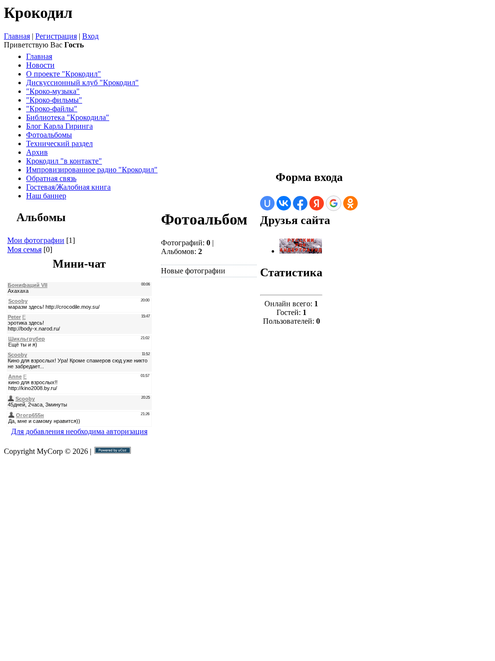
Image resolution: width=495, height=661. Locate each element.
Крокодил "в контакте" (64, 161)
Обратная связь (51, 178)
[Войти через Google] (333, 203)
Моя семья (24, 249)
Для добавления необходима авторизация (79, 431)
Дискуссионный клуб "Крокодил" (82, 82)
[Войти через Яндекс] (316, 203)
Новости (40, 65)
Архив (37, 152)
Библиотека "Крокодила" (67, 117)
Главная (17, 36)
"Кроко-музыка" (53, 91)
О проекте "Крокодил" (63, 74)
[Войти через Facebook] (300, 203)
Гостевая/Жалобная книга (68, 187)
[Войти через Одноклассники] (350, 203)
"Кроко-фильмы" (54, 100)
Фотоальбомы (49, 135)
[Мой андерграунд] (300, 251)
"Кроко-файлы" (51, 109)
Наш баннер (46, 196)
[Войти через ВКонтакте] (284, 203)
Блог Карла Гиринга (59, 126)
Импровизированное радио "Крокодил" (92, 169)
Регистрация (56, 36)
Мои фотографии (35, 240)
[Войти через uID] (267, 203)
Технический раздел (59, 143)
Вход (90, 36)
